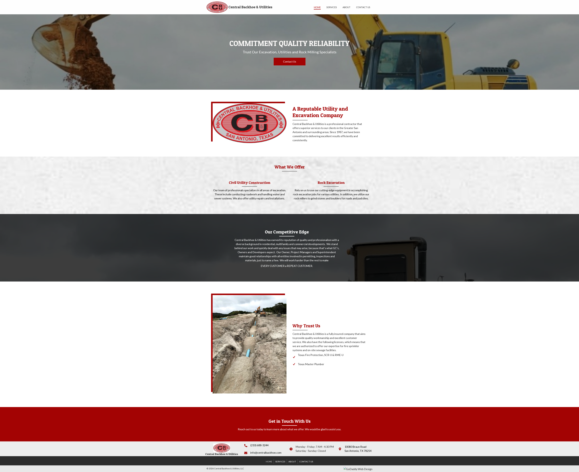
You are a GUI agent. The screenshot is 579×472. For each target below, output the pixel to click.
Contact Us (306, 461)
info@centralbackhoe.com (265, 452)
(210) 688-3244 (259, 445)
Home (269, 461)
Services (280, 461)
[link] (317, 6)
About (292, 461)
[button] (289, 61)
